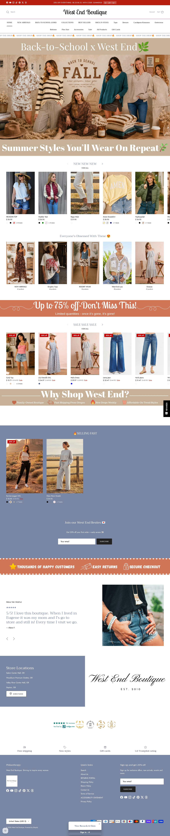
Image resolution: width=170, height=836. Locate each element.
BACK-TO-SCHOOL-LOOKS (46, 22)
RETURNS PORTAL (88, 778)
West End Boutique (18, 827)
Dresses (125, 22)
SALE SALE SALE (85, 324)
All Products (102, 29)
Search (83, 770)
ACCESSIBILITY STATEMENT (92, 797)
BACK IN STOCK (102, 22)
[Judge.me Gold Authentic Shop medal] (80, 724)
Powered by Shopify (31, 827)
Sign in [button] (83, 832)
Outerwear (159, 22)
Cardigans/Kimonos (142, 22)
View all (85, 168)
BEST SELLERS (84, 22)
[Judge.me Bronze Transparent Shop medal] (101, 724)
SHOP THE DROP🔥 (16, 35)
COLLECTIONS (67, 22)
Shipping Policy (87, 782)
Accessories (79, 29)
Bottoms (53, 29)
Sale (90, 29)
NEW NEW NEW (85, 164)
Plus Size (65, 29)
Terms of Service (87, 793)
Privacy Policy (86, 801)
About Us (84, 774)
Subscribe (104, 541)
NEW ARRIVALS (23, 22)
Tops (115, 22)
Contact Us (85, 790)
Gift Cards (116, 29)
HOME (9, 22)
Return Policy (86, 786)
